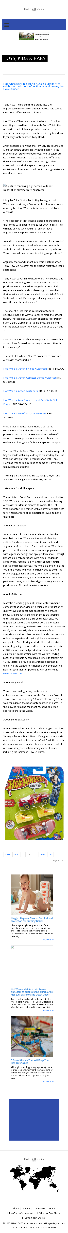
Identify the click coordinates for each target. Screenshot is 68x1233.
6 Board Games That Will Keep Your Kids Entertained (30, 1061)
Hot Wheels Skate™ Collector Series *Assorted (30, 377)
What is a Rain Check (49, 1213)
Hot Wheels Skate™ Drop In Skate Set (24, 413)
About (16, 1208)
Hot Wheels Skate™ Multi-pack (20, 390)
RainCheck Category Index (22, 1213)
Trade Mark (39, 1208)
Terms (52, 1208)
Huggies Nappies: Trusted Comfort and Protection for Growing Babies (32, 920)
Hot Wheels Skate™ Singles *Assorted (25, 368)
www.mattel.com (12, 673)
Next (43, 854)
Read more (48, 939)
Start (7, 854)
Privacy (26, 1208)
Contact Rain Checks (34, 1217)
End (50, 854)
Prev (16, 854)
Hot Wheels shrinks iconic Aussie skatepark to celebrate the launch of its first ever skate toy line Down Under (33, 86)
